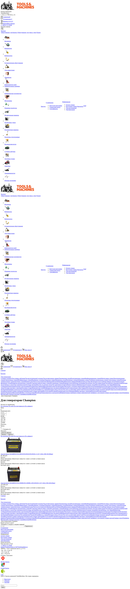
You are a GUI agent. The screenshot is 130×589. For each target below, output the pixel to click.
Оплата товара (70, 105)
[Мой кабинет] (2, 347)
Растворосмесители (10, 144)
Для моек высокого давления (13, 388)
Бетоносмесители (88, 386)
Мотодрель (98, 385)
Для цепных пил (90, 383)
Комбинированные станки (93, 378)
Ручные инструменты (115, 389)
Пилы (54, 381)
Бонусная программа (55, 105)
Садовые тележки (6, 378)
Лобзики (58, 381)
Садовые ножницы (17, 391)
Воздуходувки (47, 391)
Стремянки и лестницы (97, 392)
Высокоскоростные (49, 386)
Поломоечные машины (11, 130)
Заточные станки (20, 381)
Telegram (6, 580)
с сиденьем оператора (76, 386)
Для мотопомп (59, 386)
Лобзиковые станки (83, 380)
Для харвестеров (10, 70)
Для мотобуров (34, 389)
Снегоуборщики (70, 391)
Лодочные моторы (30, 385)
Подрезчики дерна (10, 122)
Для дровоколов (25, 389)
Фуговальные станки (56, 383)
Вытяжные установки (38, 380)
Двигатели (67, 386)
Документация (70, 109)
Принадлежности (72, 385)
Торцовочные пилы (65, 378)
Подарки (54, 391)
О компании (4, 528)
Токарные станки (50, 380)
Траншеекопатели (10, 173)
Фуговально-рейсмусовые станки (40, 383)
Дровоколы (8, 77)
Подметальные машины (12, 115)
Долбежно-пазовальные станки (98, 380)
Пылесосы (94, 391)
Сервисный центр (54, 107)
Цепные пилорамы (10, 180)
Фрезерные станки (71, 380)
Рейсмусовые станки (107, 378)
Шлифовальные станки (25, 380)
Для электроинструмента (59, 385)
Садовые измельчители (83, 392)
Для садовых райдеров (18, 378)
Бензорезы (8, 41)
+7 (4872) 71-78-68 (6, 25)
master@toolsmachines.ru (8, 547)
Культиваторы (61, 391)
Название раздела (68, 383)
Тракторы (7, 166)
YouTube (6, 582)
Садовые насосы (109, 392)
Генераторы (10, 386)
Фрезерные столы (60, 380)
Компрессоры (29, 381)
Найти (3, 587)
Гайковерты (49, 381)
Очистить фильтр (6, 432)
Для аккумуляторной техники (34, 378)
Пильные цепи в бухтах (55, 389)
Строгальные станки (114, 380)
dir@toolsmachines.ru (21, 547)
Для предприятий (71, 108)
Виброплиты (8, 55)
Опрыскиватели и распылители (50, 392)
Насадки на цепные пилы (44, 385)
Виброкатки (8, 48)
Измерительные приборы (12, 86)
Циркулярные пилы (109, 381)
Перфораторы (80, 381)
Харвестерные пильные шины (100, 389)
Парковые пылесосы (11, 108)
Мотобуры (38, 392)
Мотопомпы (8, 101)
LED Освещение (103, 388)
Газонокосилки (27, 391)
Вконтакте (7, 579)
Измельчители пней (10, 84)
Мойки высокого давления (83, 391)
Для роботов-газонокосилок (113, 383)
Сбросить (10, 434)
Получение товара (71, 106)
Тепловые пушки (10, 159)
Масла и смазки (43, 389)
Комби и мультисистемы (27, 392)
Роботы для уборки (107, 385)
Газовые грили (118, 392)
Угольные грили (90, 385)
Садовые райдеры (10, 151)
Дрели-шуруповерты (39, 381)
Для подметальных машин (51, 378)
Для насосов (87, 389)
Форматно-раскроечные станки (20, 383)
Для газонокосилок (19, 385)
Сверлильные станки (11, 380)
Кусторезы (10, 394)
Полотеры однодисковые (12, 137)
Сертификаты (53, 109)
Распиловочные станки (78, 378)
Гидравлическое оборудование (14, 63)
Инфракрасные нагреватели (13, 93)
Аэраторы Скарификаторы (21, 394)
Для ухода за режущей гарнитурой (73, 389)
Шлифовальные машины (68, 381)
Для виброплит (115, 386)
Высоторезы (7, 391)
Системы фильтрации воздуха (94, 381)
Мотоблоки (32, 394)
